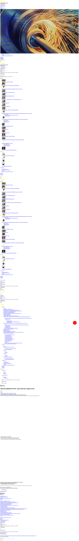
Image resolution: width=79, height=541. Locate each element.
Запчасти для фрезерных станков (6, 32)
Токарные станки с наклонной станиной (7, 17)
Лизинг (3, 46)
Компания (1, 494)
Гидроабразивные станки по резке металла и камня (9, 21)
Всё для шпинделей (6, 33)
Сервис (3, 47)
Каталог (1, 13)
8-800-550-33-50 (4, 4)
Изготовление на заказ (7, 45)
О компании (2, 51)
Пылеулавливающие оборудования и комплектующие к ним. (12, 40)
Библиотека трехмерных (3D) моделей (7, 55)
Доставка (1, 57)
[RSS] (0, 386)
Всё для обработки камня (7, 38)
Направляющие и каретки (7, 35)
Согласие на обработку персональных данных (16, 535)
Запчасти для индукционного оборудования (10, 27)
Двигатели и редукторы (7, 34)
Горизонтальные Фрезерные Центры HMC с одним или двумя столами (12, 31)
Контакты (1, 58)
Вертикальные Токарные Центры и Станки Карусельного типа (11, 19)
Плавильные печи (6, 26)
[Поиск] (1, 60)
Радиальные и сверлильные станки (7, 28)
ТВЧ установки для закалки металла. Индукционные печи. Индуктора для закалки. (14, 24)
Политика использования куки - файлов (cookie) (29, 535)
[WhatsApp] (3, 385)
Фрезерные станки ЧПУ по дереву (7, 15)
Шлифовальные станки (3, 511)
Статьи (3, 54)
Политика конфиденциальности (4, 535)
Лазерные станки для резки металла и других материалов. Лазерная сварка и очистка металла (15, 22)
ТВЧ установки (6, 25)
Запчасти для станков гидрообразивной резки (8, 41)
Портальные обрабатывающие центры (7, 18)
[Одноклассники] (1, 385)
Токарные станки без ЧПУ (4, 506)
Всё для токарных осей (7, 37)
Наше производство (5, 53)
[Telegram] (4, 385)
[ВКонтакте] (0, 385)
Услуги (1, 515)
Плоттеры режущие (4, 29)
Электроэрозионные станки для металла (7, 30)
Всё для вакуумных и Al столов (8, 36)
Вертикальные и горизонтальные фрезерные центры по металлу (9, 502)
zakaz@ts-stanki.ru (2, 70)
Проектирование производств (6, 49)
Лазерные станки (6, 23)
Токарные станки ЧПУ (5, 20)
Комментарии (4, 489)
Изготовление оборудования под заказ (7, 44)
